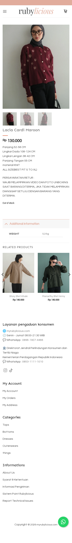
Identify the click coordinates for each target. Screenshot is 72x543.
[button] (5, 11)
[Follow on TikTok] (11, 371)
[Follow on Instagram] (5, 371)
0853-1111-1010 (32, 361)
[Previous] (8, 66)
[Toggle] (6, 224)
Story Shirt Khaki (18, 296)
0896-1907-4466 (32, 340)
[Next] (63, 66)
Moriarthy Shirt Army (53, 296)
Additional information (24, 223)
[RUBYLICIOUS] (36, 11)
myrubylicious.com (18, 331)
